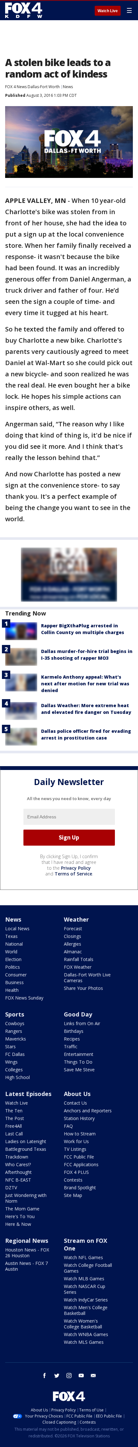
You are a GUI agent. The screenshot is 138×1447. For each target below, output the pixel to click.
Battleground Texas (25, 1149)
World (11, 952)
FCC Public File (79, 1157)
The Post (14, 1118)
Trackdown (16, 1157)
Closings (72, 936)
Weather (76, 919)
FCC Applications (81, 1164)
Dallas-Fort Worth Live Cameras (87, 977)
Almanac (73, 952)
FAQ (68, 1126)
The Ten (13, 1111)
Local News (17, 928)
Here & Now (18, 1224)
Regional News (26, 1240)
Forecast (73, 928)
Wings (11, 1062)
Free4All (13, 1126)
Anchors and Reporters (88, 1111)
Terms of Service (73, 874)
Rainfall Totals (78, 959)
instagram (69, 1375)
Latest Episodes (28, 1094)
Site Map (73, 1195)
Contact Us (75, 1103)
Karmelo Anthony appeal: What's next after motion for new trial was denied (85, 683)
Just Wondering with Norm (26, 1198)
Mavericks (15, 1039)
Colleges (14, 1069)
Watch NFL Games (83, 1257)
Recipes (72, 1039)
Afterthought (18, 1172)
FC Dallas (15, 1054)
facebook (44, 1375)
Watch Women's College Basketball (83, 1324)
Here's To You (20, 1216)
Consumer (16, 975)
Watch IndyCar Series (86, 1300)
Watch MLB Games (84, 1279)
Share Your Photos (83, 988)
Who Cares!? (18, 1164)
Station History (79, 1118)
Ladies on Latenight (25, 1141)
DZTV (11, 1187)
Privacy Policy (76, 868)
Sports (14, 1014)
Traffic (70, 1046)
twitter (57, 1375)
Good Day (78, 1014)
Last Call (14, 1134)
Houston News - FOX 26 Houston (27, 1253)
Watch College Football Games (88, 1268)
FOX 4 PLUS (76, 1172)
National (14, 944)
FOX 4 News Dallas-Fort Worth (32, 86)
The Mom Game (22, 1209)
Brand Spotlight (80, 1187)
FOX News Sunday (24, 998)
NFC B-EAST (18, 1180)
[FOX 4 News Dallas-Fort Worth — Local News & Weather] (23, 10)
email (93, 1375)
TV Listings (75, 1149)
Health (12, 990)
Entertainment (78, 1054)
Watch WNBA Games (86, 1334)
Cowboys (14, 1023)
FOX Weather (77, 967)
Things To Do (78, 1062)
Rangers (13, 1031)
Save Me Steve (79, 1069)
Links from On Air (82, 1023)
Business (14, 982)
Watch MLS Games (84, 1342)
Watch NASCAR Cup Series (84, 1289)
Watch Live (108, 11)
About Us (77, 1094)
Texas (11, 936)
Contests (73, 1180)
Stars (10, 1046)
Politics (12, 967)
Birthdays (73, 1031)
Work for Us (76, 1141)
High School (17, 1077)
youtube (81, 1375)
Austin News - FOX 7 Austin (26, 1266)
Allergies (72, 944)
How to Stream (80, 1134)
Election (13, 959)
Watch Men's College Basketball (86, 1310)
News (68, 86)
